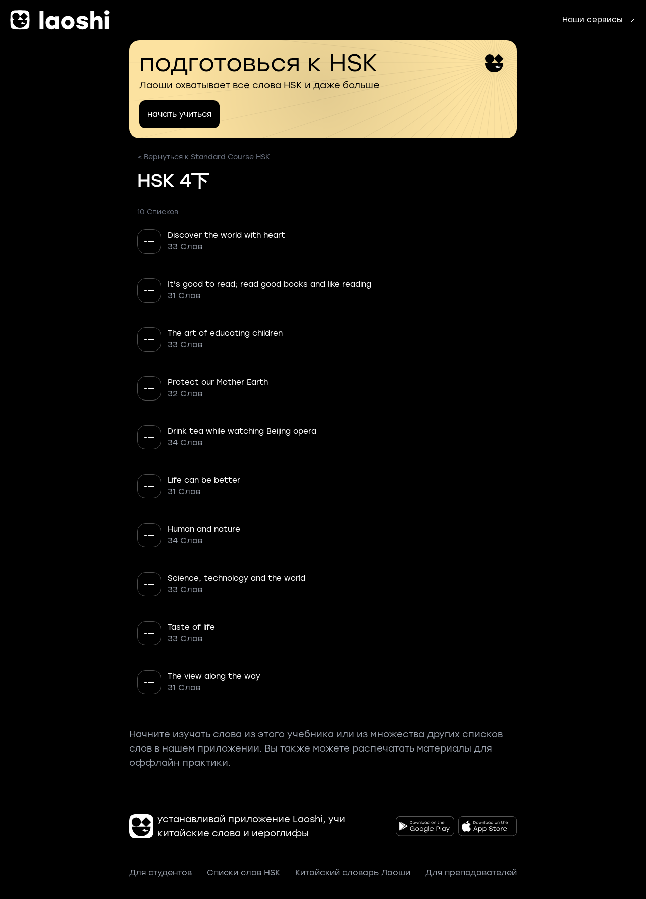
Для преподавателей (471, 872)
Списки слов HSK (243, 872)
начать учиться (179, 114)
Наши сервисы (592, 19)
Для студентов (160, 872)
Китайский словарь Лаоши (352, 872)
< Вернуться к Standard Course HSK (203, 157)
